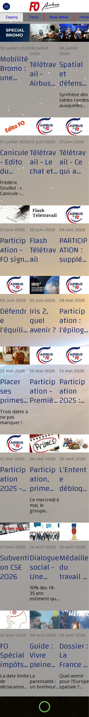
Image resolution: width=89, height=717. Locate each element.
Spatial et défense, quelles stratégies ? (73, 74)
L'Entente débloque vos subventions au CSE (74, 479)
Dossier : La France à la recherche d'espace (74, 655)
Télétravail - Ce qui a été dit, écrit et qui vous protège (73, 162)
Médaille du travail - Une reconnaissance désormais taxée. (74, 567)
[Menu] (6, 6)
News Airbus (59, 17)
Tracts (33, 17)
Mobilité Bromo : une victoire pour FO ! (14, 68)
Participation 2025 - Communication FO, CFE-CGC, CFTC (15, 479)
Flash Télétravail (43, 250)
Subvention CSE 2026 (14, 567)
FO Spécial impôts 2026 (12, 655)
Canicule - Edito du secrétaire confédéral (14, 162)
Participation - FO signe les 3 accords (14, 250)
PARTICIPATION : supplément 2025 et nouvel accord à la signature (74, 250)
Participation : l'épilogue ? (73, 321)
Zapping (11, 17)
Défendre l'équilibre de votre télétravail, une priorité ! (14, 321)
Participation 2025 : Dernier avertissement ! (72, 391)
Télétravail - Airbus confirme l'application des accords (44, 74)
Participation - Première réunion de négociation (44, 391)
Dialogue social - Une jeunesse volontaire (44, 567)
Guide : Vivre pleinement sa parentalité (44, 655)
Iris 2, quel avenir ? (43, 321)
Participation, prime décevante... (44, 479)
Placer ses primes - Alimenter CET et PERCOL (14, 391)
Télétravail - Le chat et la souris (44, 162)
